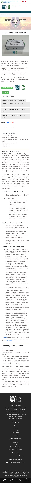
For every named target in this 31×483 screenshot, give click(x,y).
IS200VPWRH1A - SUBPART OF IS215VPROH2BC (13, 100)
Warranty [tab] (13, 128)
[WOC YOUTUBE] (22, 456)
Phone (12, 481)
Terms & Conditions (15, 447)
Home (11, 24)
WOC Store (16, 430)
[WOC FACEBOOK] (12, 456)
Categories (15, 442)
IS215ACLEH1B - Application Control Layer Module (13, 116)
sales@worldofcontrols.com (9, 1)
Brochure (26, 481)
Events (15, 444)
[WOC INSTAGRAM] (19, 456)
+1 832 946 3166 (6, 2)
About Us (15, 428)
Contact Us (6, 92)
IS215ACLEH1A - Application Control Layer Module (13, 110)
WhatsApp (19, 481)
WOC (5, 337)
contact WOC (8, 340)
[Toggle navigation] (27, 7)
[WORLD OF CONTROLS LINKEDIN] (20, 1)
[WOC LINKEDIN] (15, 456)
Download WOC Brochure (16, 449)
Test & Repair (15, 432)
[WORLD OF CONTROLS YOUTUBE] (25, 1)
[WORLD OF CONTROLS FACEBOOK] (17, 1)
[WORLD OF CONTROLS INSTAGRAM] (23, 1)
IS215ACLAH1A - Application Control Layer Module (13, 105)
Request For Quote (7, 87)
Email (4, 481)
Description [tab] (5, 128)
